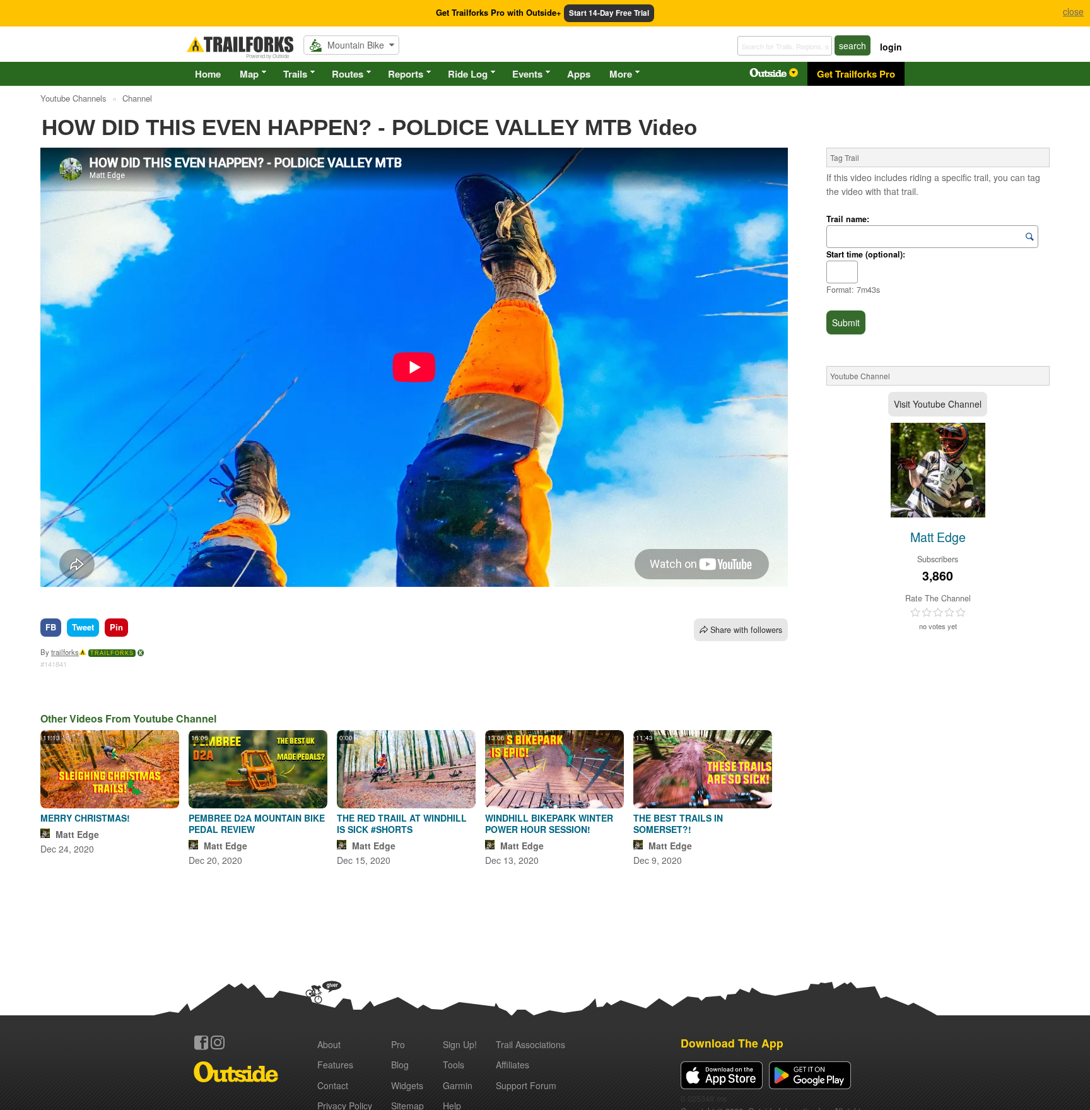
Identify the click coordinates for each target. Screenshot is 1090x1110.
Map (249, 74)
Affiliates (512, 1064)
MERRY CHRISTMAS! (85, 818)
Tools (453, 1064)
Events (527, 74)
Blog (400, 1064)
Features (335, 1064)
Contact (332, 1085)
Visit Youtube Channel (938, 404)
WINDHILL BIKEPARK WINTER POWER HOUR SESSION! (549, 823)
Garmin (457, 1085)
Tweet (83, 627)
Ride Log (468, 74)
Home (208, 74)
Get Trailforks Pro (856, 74)
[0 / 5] (938, 613)
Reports (405, 74)
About (329, 1044)
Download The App (732, 1043)
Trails (295, 74)
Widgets (407, 1085)
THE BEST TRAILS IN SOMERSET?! (678, 823)
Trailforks (112, 653)
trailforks (65, 652)
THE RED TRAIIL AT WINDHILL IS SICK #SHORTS (402, 823)
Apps (578, 74)
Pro (398, 1044)
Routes (347, 74)
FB (50, 627)
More (620, 74)
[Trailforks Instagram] (218, 1042)
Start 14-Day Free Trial (609, 13)
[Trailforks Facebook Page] (201, 1042)
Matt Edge (77, 834)
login (891, 46)
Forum (526, 1085)
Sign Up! (460, 1044)
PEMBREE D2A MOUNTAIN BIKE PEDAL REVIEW (257, 823)
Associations (530, 1044)
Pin (116, 627)
